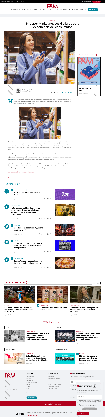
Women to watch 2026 (80, 9)
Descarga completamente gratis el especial (21, 172)
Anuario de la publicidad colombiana (54, 379)
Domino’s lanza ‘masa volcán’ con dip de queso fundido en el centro (28, 262)
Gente (54, 9)
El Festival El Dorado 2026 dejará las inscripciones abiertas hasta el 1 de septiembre (28, 245)
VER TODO (96, 283)
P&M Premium (93, 9)
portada (16, 178)
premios (82, 353)
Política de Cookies (32, 415)
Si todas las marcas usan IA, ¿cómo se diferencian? (28, 229)
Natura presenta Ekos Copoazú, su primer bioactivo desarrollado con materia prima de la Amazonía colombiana (25, 211)
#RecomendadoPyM (25, 178)
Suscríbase (96, 1)
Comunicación (14, 9)
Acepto (83, 414)
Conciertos (80, 331)
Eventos (70, 9)
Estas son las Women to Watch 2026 (27, 193)
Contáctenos (51, 382)
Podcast (59, 9)
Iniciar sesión (87, 1)
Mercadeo (22, 9)
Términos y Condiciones (54, 384)
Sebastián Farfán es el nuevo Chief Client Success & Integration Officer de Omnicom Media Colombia (37, 337)
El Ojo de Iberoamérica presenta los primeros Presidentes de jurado (88, 358)
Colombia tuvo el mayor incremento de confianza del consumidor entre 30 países (37, 358)
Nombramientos (31, 331)
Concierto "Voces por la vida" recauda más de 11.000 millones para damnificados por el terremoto (88, 337)
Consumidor (30, 9)
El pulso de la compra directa (86, 89)
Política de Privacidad (53, 386)
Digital (49, 9)
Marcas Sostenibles (40, 9)
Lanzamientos (44, 305)
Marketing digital (75, 305)
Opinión (65, 9)
